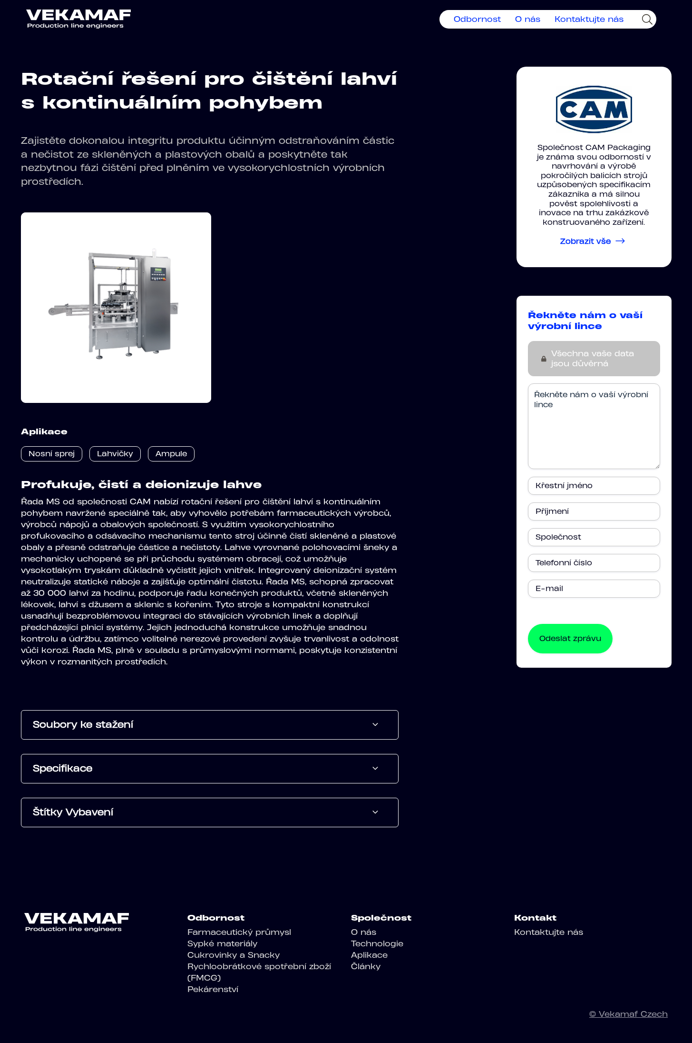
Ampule (171, 453)
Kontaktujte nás (589, 19)
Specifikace (62, 768)
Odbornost (477, 19)
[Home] (78, 19)
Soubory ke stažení (83, 724)
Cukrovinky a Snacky (233, 955)
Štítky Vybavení (73, 812)
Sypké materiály (222, 943)
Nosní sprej (52, 453)
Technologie (377, 943)
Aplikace (369, 955)
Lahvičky (115, 453)
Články (365, 966)
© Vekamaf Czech (628, 1014)
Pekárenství (212, 989)
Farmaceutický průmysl (239, 932)
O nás (527, 19)
